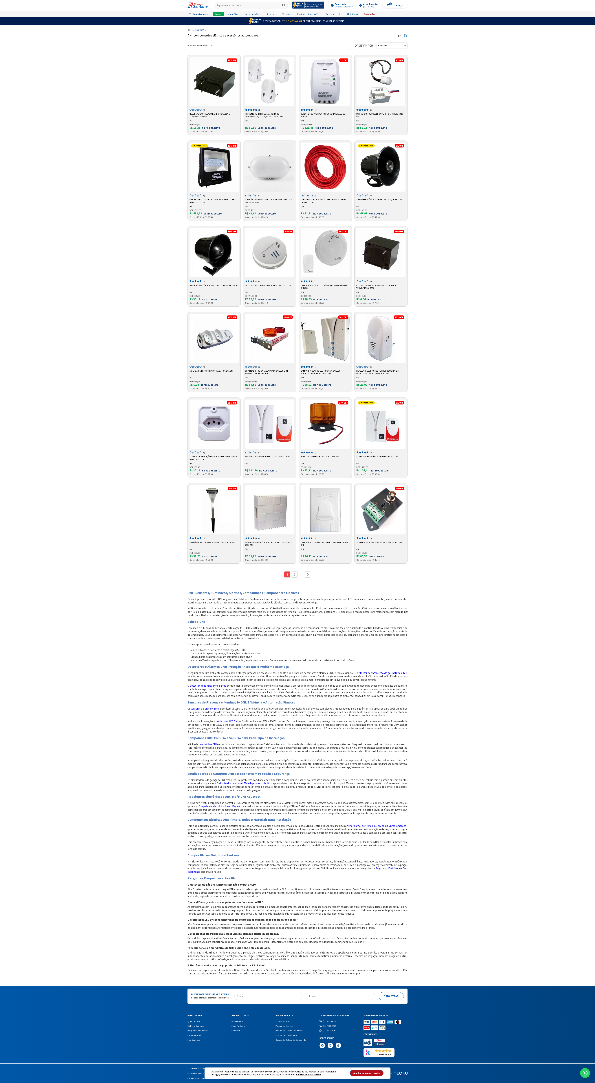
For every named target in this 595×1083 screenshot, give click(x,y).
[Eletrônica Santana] (197, 5)
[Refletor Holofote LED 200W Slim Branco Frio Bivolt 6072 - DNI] (214, 167)
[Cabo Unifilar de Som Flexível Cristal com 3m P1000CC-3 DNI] (325, 167)
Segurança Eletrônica (388, 868)
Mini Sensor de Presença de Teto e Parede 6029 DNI (379, 115)
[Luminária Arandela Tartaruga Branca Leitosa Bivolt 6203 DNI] (269, 167)
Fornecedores (194, 1035)
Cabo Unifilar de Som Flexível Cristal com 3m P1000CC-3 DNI (323, 201)
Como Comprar (282, 1021)
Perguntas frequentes (197, 1030)
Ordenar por (364, 45)
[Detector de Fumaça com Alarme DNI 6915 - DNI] (269, 252)
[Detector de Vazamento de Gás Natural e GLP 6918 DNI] (325, 81)
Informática (233, 14)
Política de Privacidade (308, 1074)
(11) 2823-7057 (329, 1030)
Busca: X (202, 30)
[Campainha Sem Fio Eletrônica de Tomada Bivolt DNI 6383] (325, 252)
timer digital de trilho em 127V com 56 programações (377, 826)
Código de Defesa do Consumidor (291, 1039)
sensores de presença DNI (205, 708)
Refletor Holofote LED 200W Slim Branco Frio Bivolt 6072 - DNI (213, 201)
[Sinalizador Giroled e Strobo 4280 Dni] (325, 424)
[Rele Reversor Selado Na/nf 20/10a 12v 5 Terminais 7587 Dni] (214, 81)
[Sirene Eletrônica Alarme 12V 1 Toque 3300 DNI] (380, 167)
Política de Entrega (284, 1026)
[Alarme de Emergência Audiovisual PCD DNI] (380, 424)
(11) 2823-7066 (329, 1021)
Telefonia (286, 14)
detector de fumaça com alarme (208, 685)
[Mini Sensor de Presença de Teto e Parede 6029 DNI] (380, 81)
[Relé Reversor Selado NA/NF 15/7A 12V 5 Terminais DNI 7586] (380, 252)
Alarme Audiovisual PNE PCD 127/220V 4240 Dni (267, 456)
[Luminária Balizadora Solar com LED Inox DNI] (214, 509)
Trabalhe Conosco (195, 1026)
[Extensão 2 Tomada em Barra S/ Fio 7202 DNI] (214, 338)
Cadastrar (391, 996)
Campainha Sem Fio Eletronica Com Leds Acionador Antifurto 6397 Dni (321, 372)
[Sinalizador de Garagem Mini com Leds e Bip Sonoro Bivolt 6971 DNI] (269, 338)
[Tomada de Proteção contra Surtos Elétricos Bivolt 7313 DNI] (214, 424)
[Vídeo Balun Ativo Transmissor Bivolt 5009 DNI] (380, 509)
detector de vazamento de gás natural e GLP (382, 673)
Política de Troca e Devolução (289, 1030)
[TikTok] (338, 1046)
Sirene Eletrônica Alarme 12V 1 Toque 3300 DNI (379, 199)
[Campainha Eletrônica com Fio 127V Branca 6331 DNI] (325, 509)
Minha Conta (237, 1021)
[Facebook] (322, 1046)
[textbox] (251, 5)
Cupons (218, 14)
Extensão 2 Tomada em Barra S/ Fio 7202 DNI (211, 370)
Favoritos (235, 1030)
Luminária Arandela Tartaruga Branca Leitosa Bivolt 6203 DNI (268, 201)
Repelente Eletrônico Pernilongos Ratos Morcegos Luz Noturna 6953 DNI (377, 372)
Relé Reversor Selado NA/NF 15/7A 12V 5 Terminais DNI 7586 (376, 286)
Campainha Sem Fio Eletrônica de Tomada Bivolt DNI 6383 (324, 286)
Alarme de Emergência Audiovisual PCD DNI (377, 456)
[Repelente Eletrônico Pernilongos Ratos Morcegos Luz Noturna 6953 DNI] (380, 338)
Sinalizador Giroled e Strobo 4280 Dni (320, 456)
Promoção (369, 14)
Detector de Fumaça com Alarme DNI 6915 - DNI (268, 285)
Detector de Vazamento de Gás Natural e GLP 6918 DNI (323, 115)
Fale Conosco (193, 1039)
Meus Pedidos (238, 1026)
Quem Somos (193, 1021)
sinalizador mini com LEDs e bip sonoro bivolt (244, 783)
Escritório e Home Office (308, 14)
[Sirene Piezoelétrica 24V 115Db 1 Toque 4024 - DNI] (214, 252)
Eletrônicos (352, 14)
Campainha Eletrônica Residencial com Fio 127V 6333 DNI (268, 543)
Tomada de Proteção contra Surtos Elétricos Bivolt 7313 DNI (213, 458)
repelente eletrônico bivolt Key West (222, 806)
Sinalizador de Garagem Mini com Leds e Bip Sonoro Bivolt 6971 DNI (267, 372)
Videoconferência (253, 14)
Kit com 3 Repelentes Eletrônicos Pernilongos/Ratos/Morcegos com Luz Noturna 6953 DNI (265, 115)
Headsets (271, 14)
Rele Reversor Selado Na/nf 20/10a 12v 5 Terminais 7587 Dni (210, 115)
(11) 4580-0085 (329, 1026)
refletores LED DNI (227, 721)
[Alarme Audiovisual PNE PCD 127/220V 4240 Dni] (269, 424)
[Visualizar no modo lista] (399, 35)
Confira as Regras (333, 21)
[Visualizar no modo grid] (406, 35)
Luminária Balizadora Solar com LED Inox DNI (212, 542)
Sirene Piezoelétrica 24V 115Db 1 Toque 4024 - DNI (214, 285)
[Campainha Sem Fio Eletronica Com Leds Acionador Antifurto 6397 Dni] (325, 338)
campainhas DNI (208, 744)
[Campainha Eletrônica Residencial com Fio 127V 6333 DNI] (269, 509)
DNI (196, 30)
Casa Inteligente (333, 14)
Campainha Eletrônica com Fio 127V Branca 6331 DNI (325, 543)
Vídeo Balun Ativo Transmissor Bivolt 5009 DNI (379, 542)
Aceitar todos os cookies (366, 1073)
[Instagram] (330, 1046)
